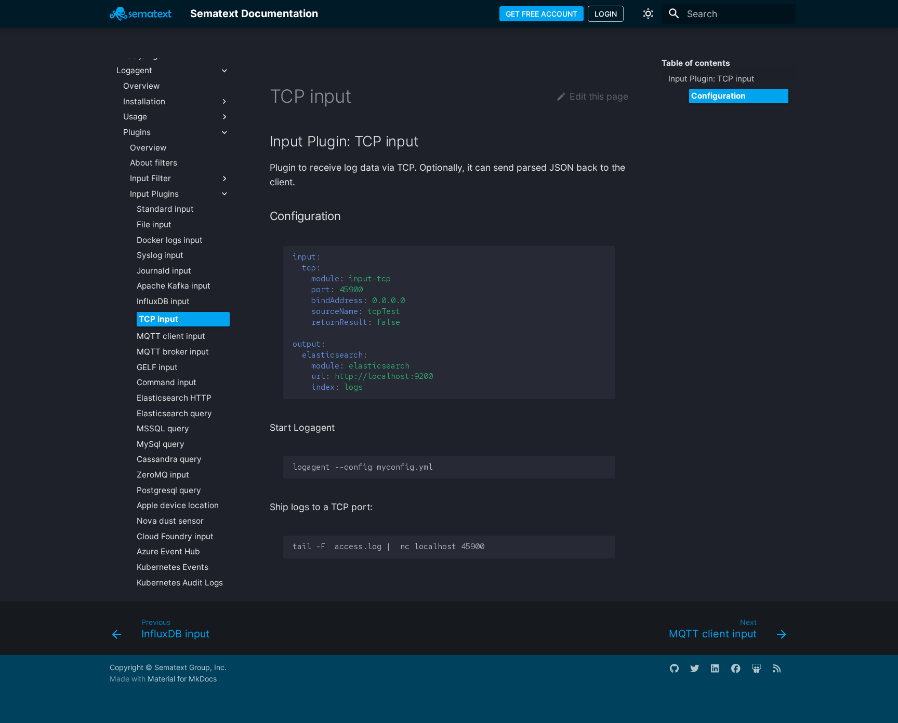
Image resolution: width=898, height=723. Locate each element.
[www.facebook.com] (740, 673)
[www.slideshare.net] (761, 673)
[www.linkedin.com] (720, 673)
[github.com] (679, 673)
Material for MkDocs (182, 678)
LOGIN (606, 13)
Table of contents (696, 63)
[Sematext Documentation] (140, 13)
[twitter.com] (699, 673)
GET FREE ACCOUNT (541, 13)
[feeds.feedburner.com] (782, 673)
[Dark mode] (648, 13)
